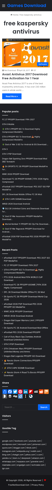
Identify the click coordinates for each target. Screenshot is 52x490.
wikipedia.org (23, 451)
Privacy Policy (38, 485)
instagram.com (8, 451)
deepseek (26, 458)
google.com (7, 441)
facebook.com (20, 441)
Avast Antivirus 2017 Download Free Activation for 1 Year (24, 76)
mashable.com (8, 465)
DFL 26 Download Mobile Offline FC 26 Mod (24, 292)
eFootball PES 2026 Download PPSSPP (22, 332)
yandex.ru (6, 458)
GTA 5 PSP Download (14, 344)
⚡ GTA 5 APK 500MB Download (19, 368)
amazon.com (37, 458)
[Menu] (3, 6)
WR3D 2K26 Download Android (18, 316)
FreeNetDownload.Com (18, 485)
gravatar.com (37, 461)
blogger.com (19, 448)
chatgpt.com (17, 454)
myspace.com (23, 461)
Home (15, 15)
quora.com (7, 448)
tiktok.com (31, 448)
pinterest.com (38, 444)
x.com (39, 454)
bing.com (6, 454)
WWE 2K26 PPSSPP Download (18, 311)
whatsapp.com (8, 461)
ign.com (5, 468)
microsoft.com (24, 444)
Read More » (12, 96)
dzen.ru (16, 458)
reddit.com (35, 451)
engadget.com (23, 465)
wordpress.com (9, 444)
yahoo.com (30, 454)
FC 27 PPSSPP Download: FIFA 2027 (21, 265)
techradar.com (37, 465)
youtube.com (35, 441)
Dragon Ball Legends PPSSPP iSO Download (24, 356)
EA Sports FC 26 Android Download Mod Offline (26, 328)
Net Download (10, 70)
